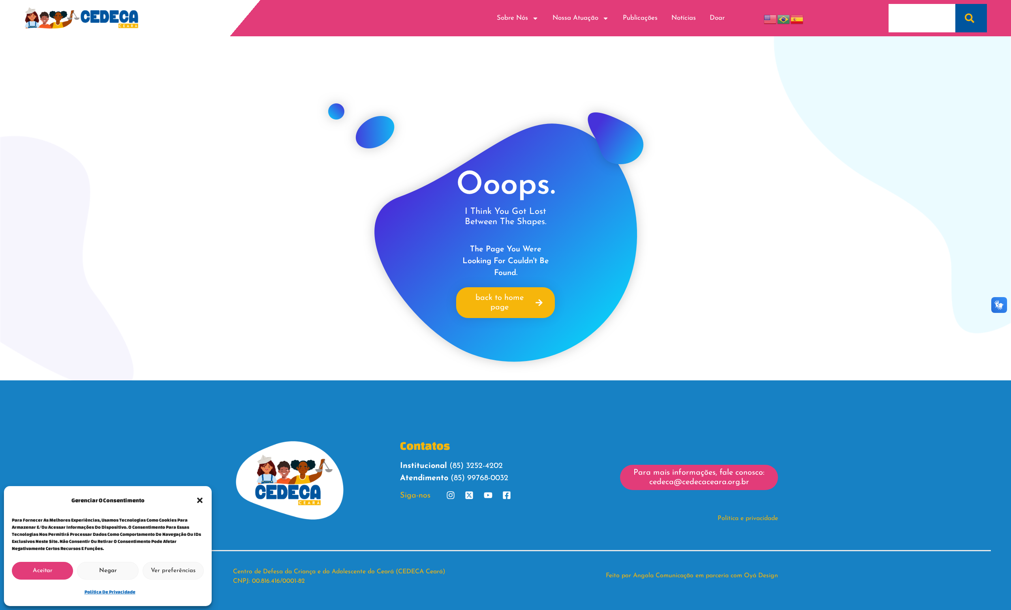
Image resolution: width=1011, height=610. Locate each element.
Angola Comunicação (663, 576)
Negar (108, 571)
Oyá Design (761, 576)
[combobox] (922, 18)
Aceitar (43, 571)
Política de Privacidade (110, 591)
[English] (770, 18)
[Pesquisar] (971, 18)
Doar (717, 18)
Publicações (640, 18)
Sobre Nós (512, 18)
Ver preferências (173, 571)
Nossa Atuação (575, 18)
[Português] (784, 18)
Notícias (683, 18)
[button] (200, 500)
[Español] (797, 18)
